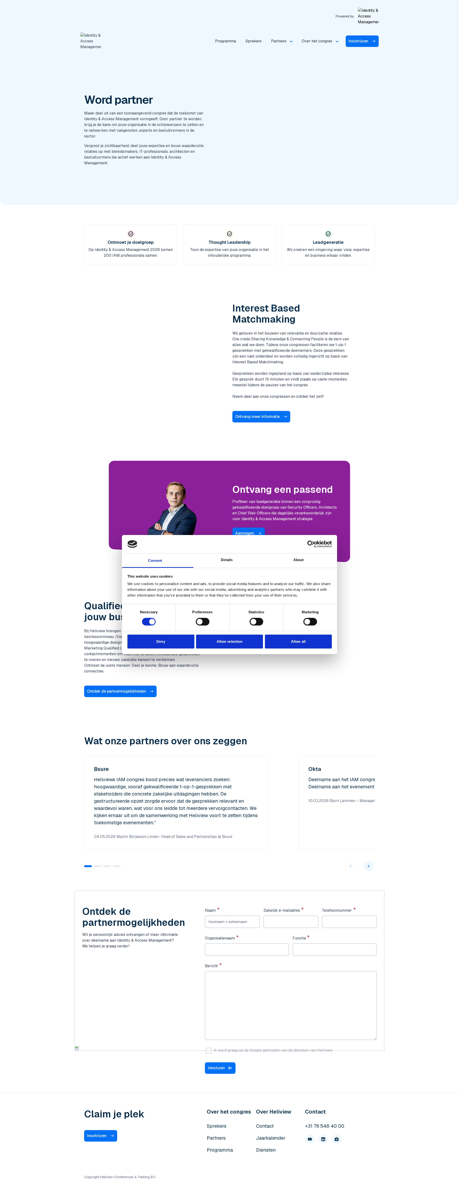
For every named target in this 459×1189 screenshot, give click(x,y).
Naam (210, 910)
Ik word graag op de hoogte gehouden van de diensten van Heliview (273, 1050)
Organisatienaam (220, 938)
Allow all (298, 641)
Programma (225, 41)
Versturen (220, 1068)
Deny (160, 641)
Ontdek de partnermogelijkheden (116, 691)
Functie (299, 938)
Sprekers (254, 41)
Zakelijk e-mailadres (281, 910)
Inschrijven (358, 41)
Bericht (211, 965)
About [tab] (298, 560)
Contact (265, 1126)
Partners (278, 41)
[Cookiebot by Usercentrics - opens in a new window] (311, 544)
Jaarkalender (270, 1138)
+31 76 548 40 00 (324, 1126)
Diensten (266, 1150)
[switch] (202, 622)
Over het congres (317, 41)
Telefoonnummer (337, 910)
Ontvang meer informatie (257, 416)
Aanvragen (244, 533)
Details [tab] (227, 560)
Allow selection (230, 641)
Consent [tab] (155, 560)
